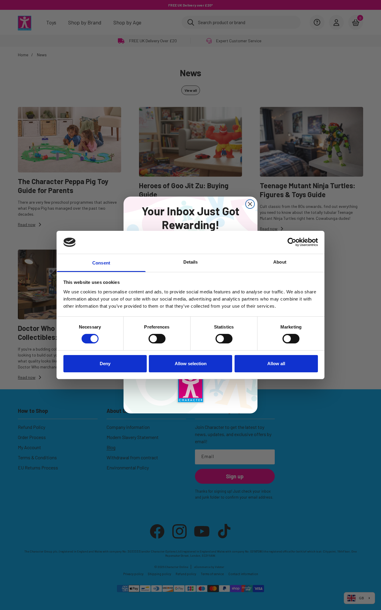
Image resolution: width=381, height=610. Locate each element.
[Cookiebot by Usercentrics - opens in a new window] (292, 242)
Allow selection (191, 363)
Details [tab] (190, 261)
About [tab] (279, 261)
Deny (105, 363)
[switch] (157, 338)
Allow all (276, 363)
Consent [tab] (101, 262)
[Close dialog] (250, 204)
